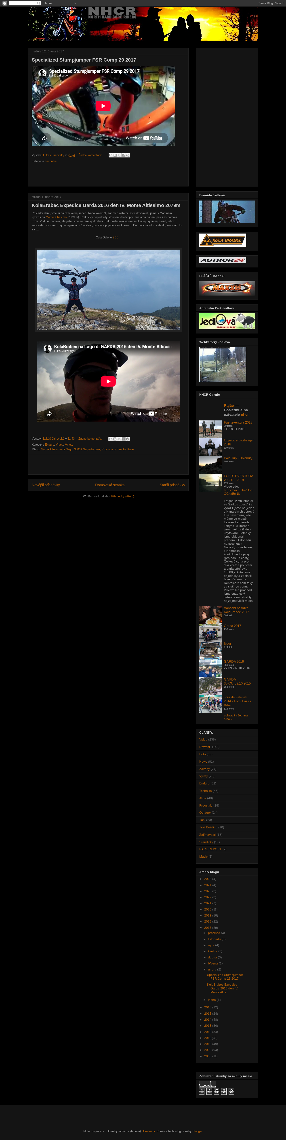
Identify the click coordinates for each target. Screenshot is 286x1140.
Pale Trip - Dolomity (238, 458)
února (212, 969)
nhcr (245, 414)
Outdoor (205, 812)
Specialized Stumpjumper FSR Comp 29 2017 (84, 60)
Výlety (69, 444)
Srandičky (206, 842)
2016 (208, 1007)
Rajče (229, 405)
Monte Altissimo (56, 217)
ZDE (115, 237)
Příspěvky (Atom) (122, 496)
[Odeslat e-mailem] (111, 155)
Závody (204, 769)
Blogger (197, 1131)
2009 (208, 1050)
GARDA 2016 (234, 661)
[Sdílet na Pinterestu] (128, 155)
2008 (208, 1056)
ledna (212, 999)
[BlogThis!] (115, 155)
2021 (208, 903)
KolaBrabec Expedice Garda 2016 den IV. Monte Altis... (222, 988)
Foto (202, 754)
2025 (208, 879)
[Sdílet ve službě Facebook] (123, 155)
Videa (59, 444)
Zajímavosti (207, 834)
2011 (208, 1038)
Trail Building (208, 827)
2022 (208, 897)
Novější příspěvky (46, 485)
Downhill (205, 747)
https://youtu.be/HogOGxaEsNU (238, 491)
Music (203, 856)
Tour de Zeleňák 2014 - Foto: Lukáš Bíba (237, 701)
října (211, 945)
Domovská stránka (110, 485)
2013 (208, 1025)
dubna (213, 957)
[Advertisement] (108, 176)
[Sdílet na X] (119, 155)
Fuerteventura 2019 (238, 422)
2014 (208, 1019)
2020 (208, 909)
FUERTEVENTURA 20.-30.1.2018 (238, 478)
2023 (208, 891)
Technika (51, 161)
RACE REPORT (210, 849)
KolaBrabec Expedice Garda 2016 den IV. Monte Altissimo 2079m (106, 205)
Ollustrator (148, 1131)
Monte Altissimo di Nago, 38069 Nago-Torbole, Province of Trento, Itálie (87, 449)
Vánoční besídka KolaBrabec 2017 (236, 610)
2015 (208, 1013)
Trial (202, 820)
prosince (214, 933)
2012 (208, 1032)
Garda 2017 (232, 626)
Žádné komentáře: (91, 155)
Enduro (49, 444)
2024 (208, 885)
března (213, 963)
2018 (208, 921)
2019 (208, 915)
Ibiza (227, 644)
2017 (208, 927)
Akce (202, 798)
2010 (208, 1044)
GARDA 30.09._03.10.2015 (237, 681)
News (203, 761)
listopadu (215, 939)
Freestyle (205, 805)
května (213, 951)
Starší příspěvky (172, 485)
